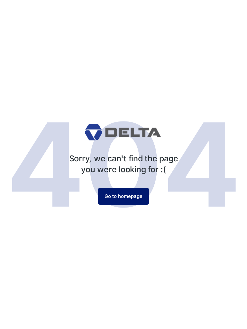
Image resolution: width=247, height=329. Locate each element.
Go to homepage (123, 196)
